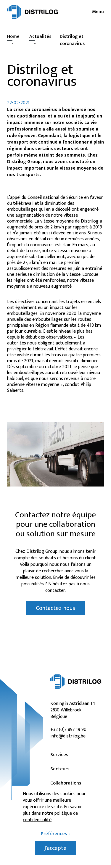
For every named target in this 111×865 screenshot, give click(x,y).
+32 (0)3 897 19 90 (68, 730)
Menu (98, 11)
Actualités (40, 37)
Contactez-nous (55, 608)
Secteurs (59, 769)
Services (59, 754)
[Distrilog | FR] (32, 12)
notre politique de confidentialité (50, 816)
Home (13, 37)
